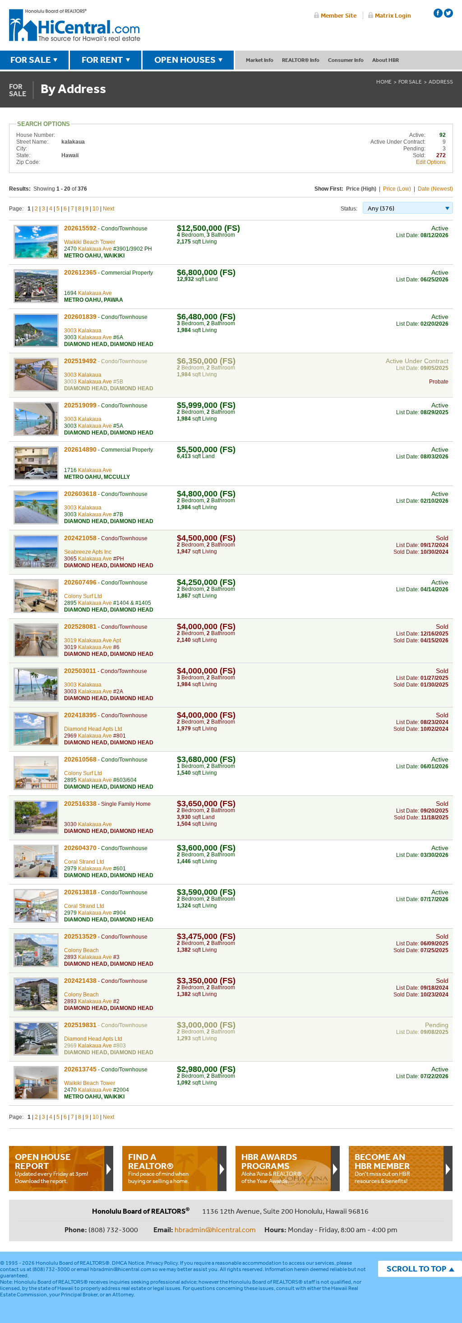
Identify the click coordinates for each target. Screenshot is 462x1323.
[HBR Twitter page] (448, 13)
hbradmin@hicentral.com (215, 1229)
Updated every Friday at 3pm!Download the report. (51, 1168)
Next (108, 209)
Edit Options (431, 162)
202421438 (80, 980)
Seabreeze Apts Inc (87, 552)
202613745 (80, 1069)
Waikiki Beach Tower (89, 242)
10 (95, 209)
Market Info (259, 59)
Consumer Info (346, 59)
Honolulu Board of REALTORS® (73, 1263)
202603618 (80, 493)
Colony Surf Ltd (83, 596)
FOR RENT (102, 59)
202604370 (80, 847)
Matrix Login (393, 15)
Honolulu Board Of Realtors (74, 25)
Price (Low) (397, 189)
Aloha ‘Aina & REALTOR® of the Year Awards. (271, 1168)
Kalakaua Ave (95, 249)
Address (441, 81)
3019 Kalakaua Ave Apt (92, 640)
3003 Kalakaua (83, 330)
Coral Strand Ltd (84, 862)
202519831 (80, 1024)
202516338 (80, 803)
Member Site (338, 15)
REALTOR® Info (300, 59)
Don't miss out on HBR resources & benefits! (382, 1168)
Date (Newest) (435, 189)
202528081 (80, 626)
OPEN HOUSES (185, 59)
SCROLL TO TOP (416, 1268)
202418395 (80, 715)
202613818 (80, 892)
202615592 (80, 228)
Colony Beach (81, 950)
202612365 (80, 272)
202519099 (80, 405)
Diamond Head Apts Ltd (93, 729)
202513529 (80, 936)
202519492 (80, 361)
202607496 (80, 582)
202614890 (80, 449)
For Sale (410, 81)
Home (384, 81)
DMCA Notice (128, 1263)
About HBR (385, 59)
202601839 (80, 316)
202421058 (80, 538)
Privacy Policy (162, 1263)
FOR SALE (30, 59)
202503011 (80, 670)
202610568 (80, 759)
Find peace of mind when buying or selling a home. (158, 1168)
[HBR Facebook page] (438, 13)
